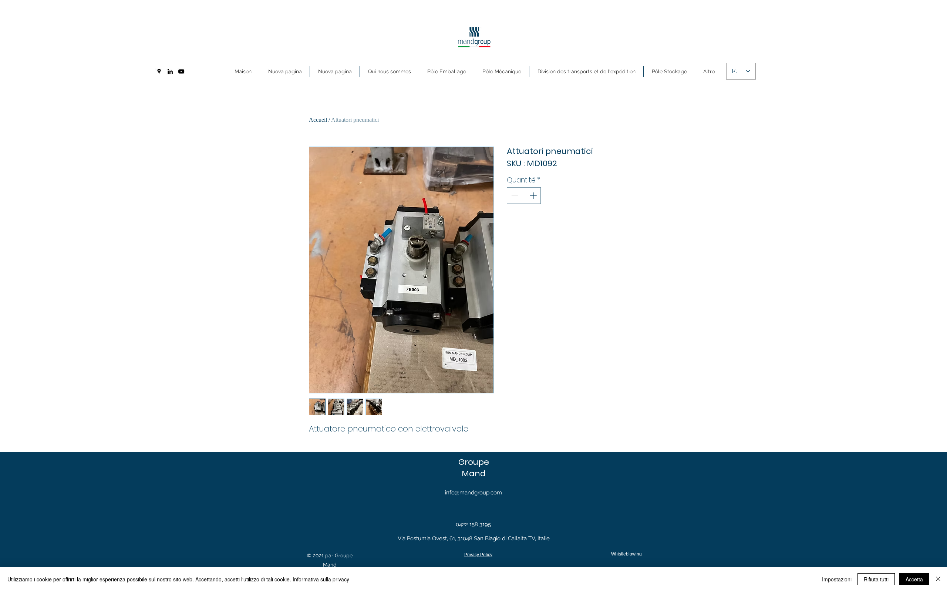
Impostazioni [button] (837, 579)
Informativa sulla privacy (321, 579)
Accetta (914, 579)
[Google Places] (159, 71)
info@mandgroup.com (473, 492)
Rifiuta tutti (876, 579)
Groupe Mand (473, 467)
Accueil (318, 120)
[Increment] (534, 196)
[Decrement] (514, 196)
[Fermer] (938, 579)
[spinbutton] (524, 196)
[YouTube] (181, 71)
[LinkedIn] (170, 71)
